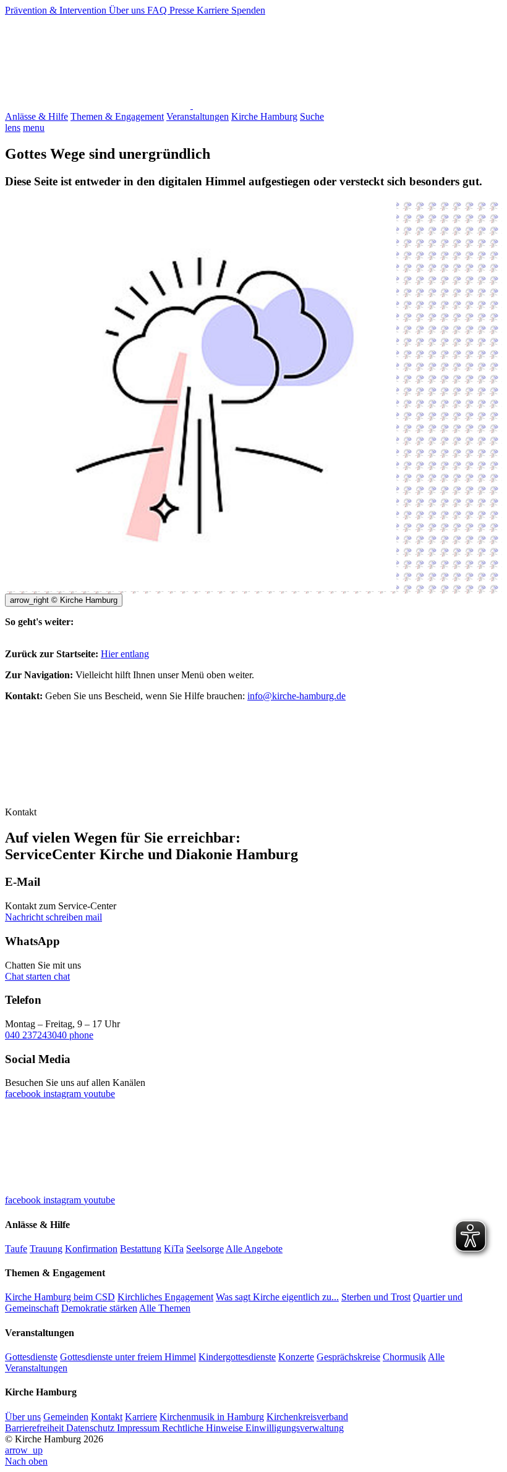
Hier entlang (125, 654)
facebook (24, 1093)
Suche (312, 116)
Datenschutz (91, 1428)
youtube (99, 1093)
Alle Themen (164, 1308)
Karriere (214, 10)
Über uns (128, 10)
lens (12, 127)
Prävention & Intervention (57, 10)
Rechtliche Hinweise (203, 1428)
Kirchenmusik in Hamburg (212, 1416)
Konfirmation (91, 1248)
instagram (63, 1093)
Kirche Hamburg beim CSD (60, 1297)
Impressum (139, 1428)
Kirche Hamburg (264, 116)
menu (34, 127)
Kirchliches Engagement (165, 1297)
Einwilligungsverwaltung (294, 1428)
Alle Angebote (254, 1248)
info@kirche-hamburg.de (296, 696)
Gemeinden (65, 1416)
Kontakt (106, 1416)
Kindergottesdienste (237, 1357)
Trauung (46, 1248)
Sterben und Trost (376, 1297)
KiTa (174, 1248)
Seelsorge (205, 1248)
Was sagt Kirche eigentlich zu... (277, 1297)
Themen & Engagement (117, 116)
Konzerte (296, 1357)
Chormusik (404, 1357)
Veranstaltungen (197, 116)
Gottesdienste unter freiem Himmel (128, 1357)
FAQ (158, 10)
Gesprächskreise (348, 1357)
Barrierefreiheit (35, 1428)
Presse (183, 10)
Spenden (248, 10)
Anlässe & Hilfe (36, 116)
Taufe (16, 1248)
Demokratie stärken (99, 1308)
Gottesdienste (31, 1357)
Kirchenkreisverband (307, 1416)
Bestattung (140, 1248)
